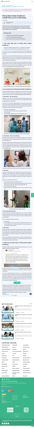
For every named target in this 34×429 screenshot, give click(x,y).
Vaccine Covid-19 (5, 351)
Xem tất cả (30, 303)
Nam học (24, 353)
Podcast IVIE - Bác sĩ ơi (27, 372)
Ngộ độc (13, 366)
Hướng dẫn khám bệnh (9, 5)
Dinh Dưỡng (25, 375)
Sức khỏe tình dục (5, 347)
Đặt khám (17, 416)
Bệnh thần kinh (4, 364)
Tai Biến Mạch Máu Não (6, 349)
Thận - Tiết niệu (15, 364)
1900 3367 (18, 282)
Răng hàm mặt (25, 351)
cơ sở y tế (21, 273)
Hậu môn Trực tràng (15, 357)
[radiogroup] (7, 295)
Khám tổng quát (4, 366)
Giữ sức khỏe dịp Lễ (26, 370)
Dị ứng (3, 368)
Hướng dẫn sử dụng (15, 370)
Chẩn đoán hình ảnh (5, 375)
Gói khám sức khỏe (26, 368)
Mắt (13, 355)
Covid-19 (3, 353)
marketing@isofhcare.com (7, 386)
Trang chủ (3, 5)
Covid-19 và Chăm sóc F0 (16, 351)
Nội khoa (24, 349)
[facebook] (31, 294)
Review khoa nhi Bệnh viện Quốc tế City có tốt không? (23, 323)
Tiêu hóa (13, 347)
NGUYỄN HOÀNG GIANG (9, 22)
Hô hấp (13, 375)
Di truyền (24, 366)
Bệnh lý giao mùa (5, 370)
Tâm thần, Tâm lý (26, 359)
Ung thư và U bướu (26, 347)
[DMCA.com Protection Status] (4, 394)
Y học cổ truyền (4, 372)
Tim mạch (14, 353)
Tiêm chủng (25, 364)
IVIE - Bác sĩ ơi (15, 268)
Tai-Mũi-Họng (4, 355)
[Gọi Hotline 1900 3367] (32, 425)
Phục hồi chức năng (15, 359)
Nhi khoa (24, 355)
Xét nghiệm (14, 349)
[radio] (3, 295)
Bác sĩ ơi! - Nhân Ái (15, 368)
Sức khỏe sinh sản (5, 359)
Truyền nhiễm (4, 357)
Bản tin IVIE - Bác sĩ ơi (27, 357)
